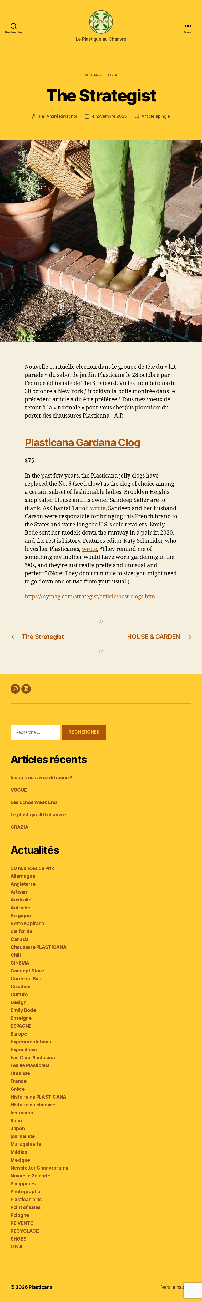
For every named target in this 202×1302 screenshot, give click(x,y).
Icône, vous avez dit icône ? (41, 777)
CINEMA (20, 963)
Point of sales (26, 1207)
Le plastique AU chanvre (38, 814)
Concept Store (27, 970)
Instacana (22, 1112)
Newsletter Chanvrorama (39, 1168)
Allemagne (23, 876)
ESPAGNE (21, 1026)
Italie (16, 1120)
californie (21, 931)
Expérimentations (31, 1041)
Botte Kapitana (27, 923)
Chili (16, 955)
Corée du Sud (26, 978)
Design (18, 1002)
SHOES (19, 1239)
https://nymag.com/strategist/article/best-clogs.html (91, 596)
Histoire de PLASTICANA (38, 1097)
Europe (19, 1034)
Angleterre (23, 884)
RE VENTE (22, 1223)
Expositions (24, 1049)
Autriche (20, 907)
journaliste (23, 1136)
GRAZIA (19, 827)
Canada (19, 939)
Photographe (25, 1191)
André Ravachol (61, 116)
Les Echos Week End (34, 802)
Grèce (18, 1089)
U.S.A (112, 75)
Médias (92, 75)
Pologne (20, 1215)
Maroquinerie (26, 1144)
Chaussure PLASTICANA (39, 947)
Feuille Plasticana (30, 1065)
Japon (18, 1128)
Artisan (19, 892)
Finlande (20, 1073)
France (18, 1081)
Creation (21, 986)
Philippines (23, 1183)
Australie (21, 900)
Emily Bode (23, 1010)
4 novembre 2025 (109, 116)
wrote (97, 508)
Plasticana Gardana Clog (82, 442)
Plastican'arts (26, 1199)
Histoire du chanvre (33, 1105)
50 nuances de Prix (32, 868)
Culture (19, 994)
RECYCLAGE (25, 1231)
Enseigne (21, 1018)
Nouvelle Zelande (30, 1175)
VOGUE (19, 790)
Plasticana (40, 1287)
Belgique (21, 915)
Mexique (20, 1160)
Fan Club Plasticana (33, 1057)
